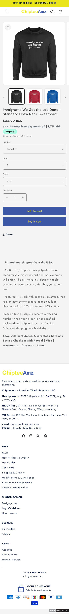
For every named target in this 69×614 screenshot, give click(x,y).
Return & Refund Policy (15, 487)
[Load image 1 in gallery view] (16, 96)
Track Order (8, 462)
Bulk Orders (8, 529)
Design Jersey (9, 503)
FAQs (5, 452)
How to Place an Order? (15, 457)
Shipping (7, 135)
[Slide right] (65, 97)
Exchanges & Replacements (17, 482)
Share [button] (9, 234)
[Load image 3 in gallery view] (52, 96)
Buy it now (35, 221)
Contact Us (8, 467)
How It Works (9, 513)
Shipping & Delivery (13, 472)
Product (7, 142)
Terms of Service (11, 559)
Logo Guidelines (11, 508)
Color (6, 174)
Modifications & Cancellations (19, 477)
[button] (7, 12)
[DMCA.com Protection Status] (59, 612)
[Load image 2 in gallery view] (34, 96)
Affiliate (6, 534)
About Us (7, 549)
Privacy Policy (9, 554)
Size (5, 158)
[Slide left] (3, 97)
